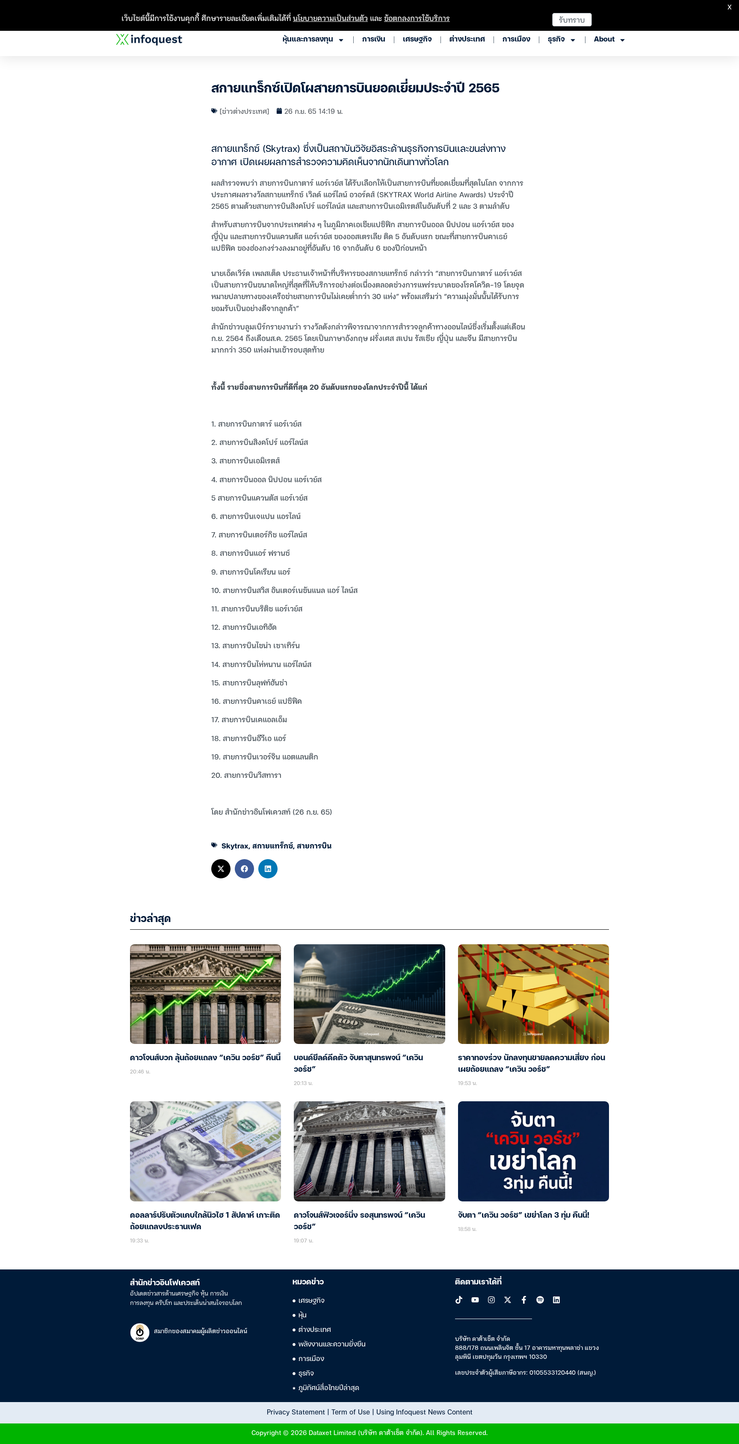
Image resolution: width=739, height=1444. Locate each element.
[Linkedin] (556, 1300)
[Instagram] (491, 1300)
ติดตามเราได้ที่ (478, 1282)
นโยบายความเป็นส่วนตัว (330, 18)
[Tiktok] (459, 1300)
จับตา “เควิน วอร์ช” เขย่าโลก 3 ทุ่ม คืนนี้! (523, 1215)
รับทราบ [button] (572, 19)
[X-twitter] (507, 1300)
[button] (221, 868)
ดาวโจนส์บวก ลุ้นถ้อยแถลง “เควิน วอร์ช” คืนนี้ (205, 1058)
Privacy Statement (296, 1411)
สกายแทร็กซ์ (272, 845)
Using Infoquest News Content (424, 1411)
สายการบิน (314, 845)
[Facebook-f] (524, 1300)
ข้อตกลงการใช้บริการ (417, 18)
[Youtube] (475, 1300)
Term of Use (350, 1411)
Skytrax (235, 845)
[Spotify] (540, 1300)
